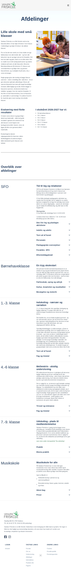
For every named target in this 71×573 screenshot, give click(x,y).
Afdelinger (29, 557)
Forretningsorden (52, 554)
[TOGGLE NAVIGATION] (58, 5)
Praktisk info (30, 563)
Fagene (28, 565)
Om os (28, 551)
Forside (28, 548)
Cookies (49, 548)
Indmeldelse (29, 560)
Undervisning (30, 554)
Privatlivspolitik (51, 551)
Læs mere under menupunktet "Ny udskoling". (50, 441)
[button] (40, 555)
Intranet (7, 548)
